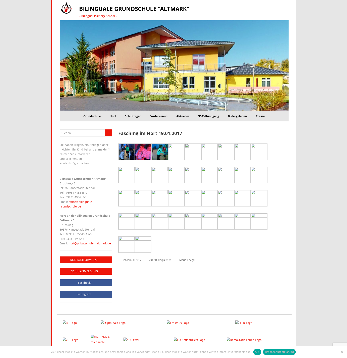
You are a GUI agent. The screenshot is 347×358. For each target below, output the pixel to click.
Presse (260, 116)
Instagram (85, 294)
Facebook (84, 283)
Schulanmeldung (85, 271)
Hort (113, 116)
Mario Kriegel (187, 260)
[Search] (108, 132)
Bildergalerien (237, 116)
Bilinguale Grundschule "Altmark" (134, 8)
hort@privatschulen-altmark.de (90, 243)
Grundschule (92, 116)
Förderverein (158, 116)
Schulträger (133, 116)
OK (257, 351)
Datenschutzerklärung (279, 351)
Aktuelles (182, 116)
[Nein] (342, 352)
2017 (152, 260)
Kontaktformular (84, 260)
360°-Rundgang (208, 116)
